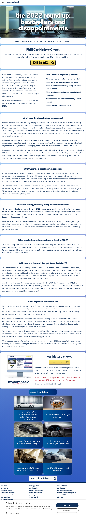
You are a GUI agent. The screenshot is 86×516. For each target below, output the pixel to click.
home (17, 41)
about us (4, 486)
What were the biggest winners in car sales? (63, 79)
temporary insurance (8, 492)
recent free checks (7, 495)
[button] (30, 513)
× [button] (83, 502)
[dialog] (43, 508)
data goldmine (62, 486)
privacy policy (34, 486)
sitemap (60, 497)
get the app (61, 488)
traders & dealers (7, 499)
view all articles (39, 478)
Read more (9, 511)
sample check (6, 497)
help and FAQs (62, 495)
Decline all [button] (67, 510)
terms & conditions (35, 492)
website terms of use (64, 490)
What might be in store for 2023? (58, 105)
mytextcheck (33, 497)
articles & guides (26, 41)
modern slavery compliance (66, 492)
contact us (4, 488)
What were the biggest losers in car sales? (62, 82)
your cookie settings (36, 490)
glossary (32, 495)
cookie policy (33, 488)
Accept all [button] (67, 505)
